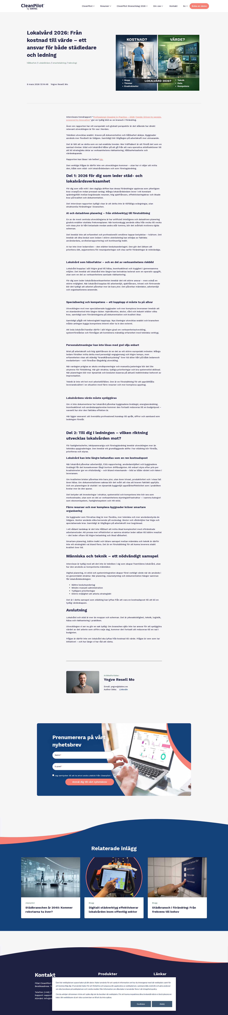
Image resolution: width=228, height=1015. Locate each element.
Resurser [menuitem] (104, 6)
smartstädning (59, 63)
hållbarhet (31, 63)
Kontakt (173, 6)
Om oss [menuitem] (157, 6)
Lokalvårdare (44, 63)
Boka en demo (199, 6)
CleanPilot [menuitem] (87, 6)
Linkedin (123, 689)
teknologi (72, 63)
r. (102, 159)
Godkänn (141, 1004)
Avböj (162, 1004)
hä (101, 159)
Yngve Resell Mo (59, 84)
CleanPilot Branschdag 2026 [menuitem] (131, 6)
